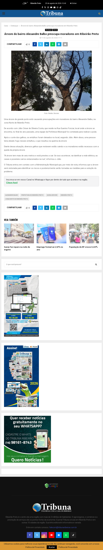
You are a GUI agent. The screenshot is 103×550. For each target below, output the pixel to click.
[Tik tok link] (60, 7)
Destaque (49, 30)
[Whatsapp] (66, 535)
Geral (55, 30)
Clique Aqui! (12, 182)
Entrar (74, 3)
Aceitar (52, 547)
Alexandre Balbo (11, 195)
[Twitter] (37, 535)
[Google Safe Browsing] (51, 488)
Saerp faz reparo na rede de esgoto (17, 248)
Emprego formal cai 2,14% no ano (50, 248)
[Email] (59, 535)
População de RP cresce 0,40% (83, 247)
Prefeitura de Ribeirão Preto (32, 195)
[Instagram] (44, 535)
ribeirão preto (66, 195)
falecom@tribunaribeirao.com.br (63, 527)
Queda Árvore (52, 195)
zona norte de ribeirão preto (16, 199)
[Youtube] (51, 535)
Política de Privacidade (68, 547)
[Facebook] (30, 535)
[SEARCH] (96, 264)
